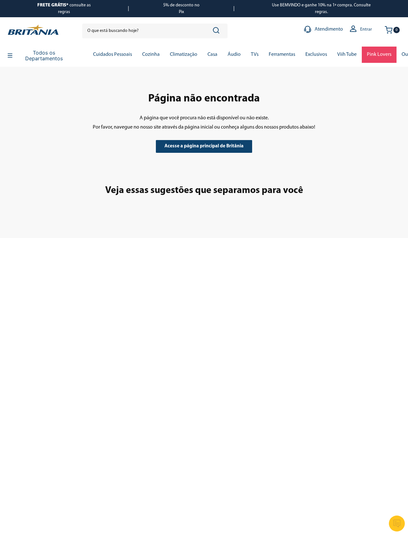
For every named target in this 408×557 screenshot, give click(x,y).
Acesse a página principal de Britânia (204, 146)
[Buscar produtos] (217, 31)
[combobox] (155, 31)
